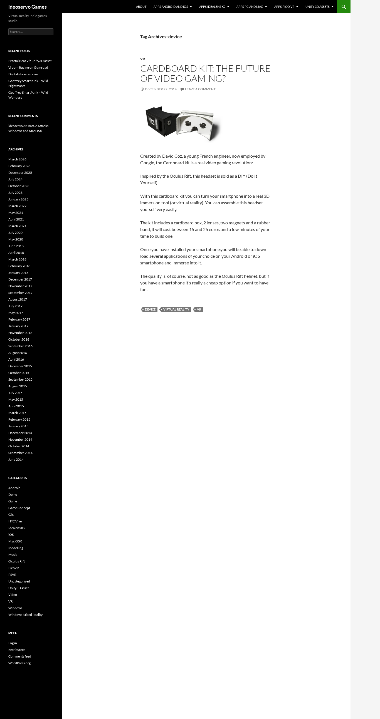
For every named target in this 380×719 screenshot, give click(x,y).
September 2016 (20, 346)
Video (12, 594)
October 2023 (18, 186)
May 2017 (15, 313)
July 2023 (15, 192)
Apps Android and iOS (171, 6)
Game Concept (19, 508)
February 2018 (19, 266)
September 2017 (20, 293)
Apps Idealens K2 (212, 6)
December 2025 (20, 172)
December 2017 (20, 279)
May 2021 (15, 212)
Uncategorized (19, 581)
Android (14, 488)
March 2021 (17, 226)
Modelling (15, 548)
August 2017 (17, 299)
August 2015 (17, 386)
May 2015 (15, 399)
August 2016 (17, 353)
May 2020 (15, 239)
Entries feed (17, 650)
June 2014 (16, 459)
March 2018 (17, 259)
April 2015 (16, 406)
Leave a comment (200, 89)
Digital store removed (24, 74)
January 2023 (18, 199)
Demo (12, 494)
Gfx (11, 514)
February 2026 (19, 166)
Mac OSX (15, 541)
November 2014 (20, 439)
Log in (12, 643)
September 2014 (20, 453)
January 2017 (18, 326)
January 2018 (18, 273)
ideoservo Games (27, 7)
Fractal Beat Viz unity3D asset (29, 61)
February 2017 (19, 319)
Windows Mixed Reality (25, 615)
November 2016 (20, 333)
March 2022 (17, 206)
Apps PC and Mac (249, 6)
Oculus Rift (16, 561)
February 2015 (19, 419)
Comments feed (19, 656)
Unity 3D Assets (317, 6)
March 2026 (17, 159)
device (150, 309)
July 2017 (15, 306)
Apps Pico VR (284, 6)
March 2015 (17, 413)
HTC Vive (15, 521)
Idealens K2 (16, 528)
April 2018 (16, 253)
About (141, 6)
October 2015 (18, 373)
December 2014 (20, 433)
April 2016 (16, 359)
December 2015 (20, 366)
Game (12, 501)
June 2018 (16, 246)
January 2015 (18, 426)
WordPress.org (19, 663)
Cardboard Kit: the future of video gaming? (205, 73)
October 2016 (18, 339)
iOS (11, 534)
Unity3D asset (18, 588)
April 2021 (16, 219)
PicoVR (13, 568)
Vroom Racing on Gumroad (28, 67)
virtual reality (176, 309)
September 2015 (20, 379)
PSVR (12, 574)
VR (142, 59)
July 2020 (15, 232)
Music (12, 554)
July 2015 (15, 393)
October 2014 (18, 446)
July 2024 (15, 179)
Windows (15, 608)
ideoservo (15, 126)
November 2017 (20, 286)
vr (199, 309)
